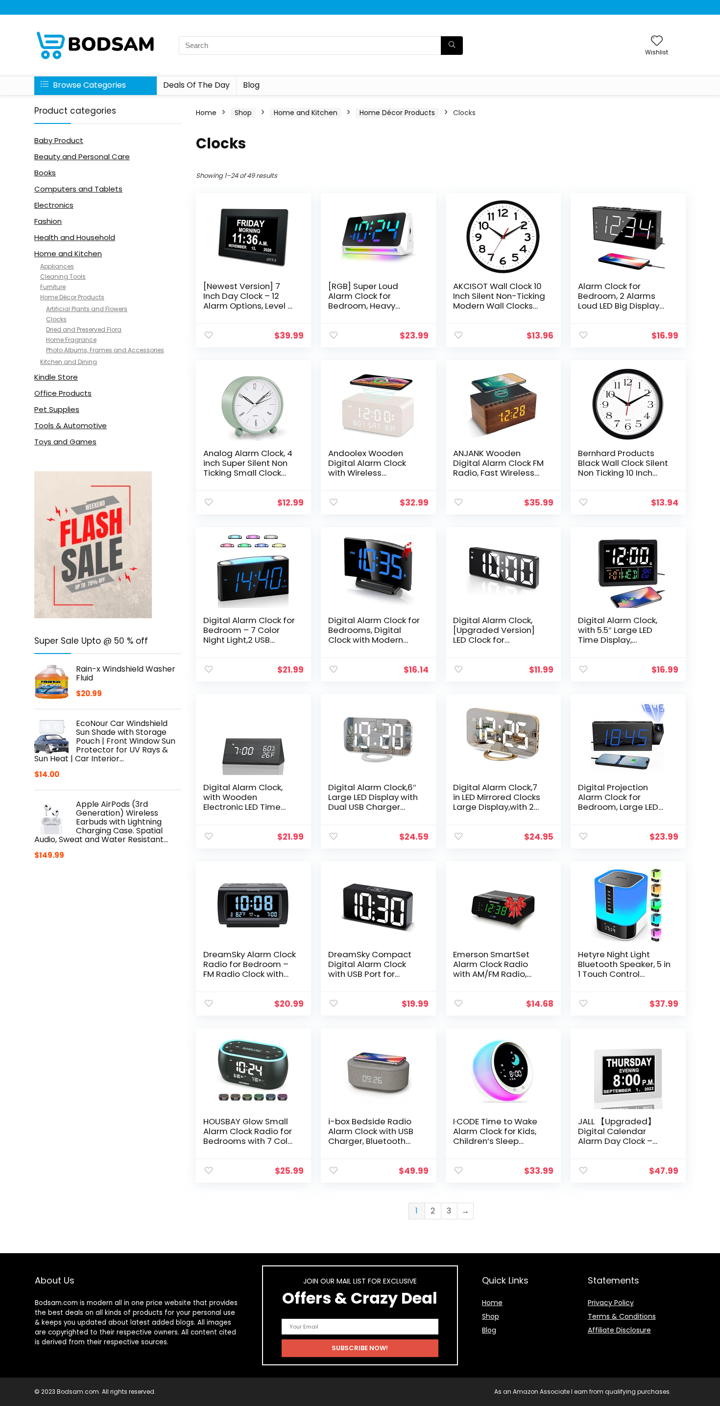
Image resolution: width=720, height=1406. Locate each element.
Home (206, 113)
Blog (251, 85)
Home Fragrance (71, 340)
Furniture (53, 287)
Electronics (53, 205)
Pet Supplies (56, 409)
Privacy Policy (611, 1303)
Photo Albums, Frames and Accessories (105, 350)
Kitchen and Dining (68, 362)
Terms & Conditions (622, 1316)
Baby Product (58, 140)
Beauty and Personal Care (82, 156)
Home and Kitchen (68, 253)
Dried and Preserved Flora (83, 329)
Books (45, 173)
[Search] (452, 45)
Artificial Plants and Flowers (86, 309)
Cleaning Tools (63, 276)
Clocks (56, 319)
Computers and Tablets (78, 189)
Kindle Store (56, 377)
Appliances (57, 266)
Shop (243, 113)
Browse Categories (88, 85)
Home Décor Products (72, 297)
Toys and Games (65, 441)
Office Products (63, 393)
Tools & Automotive (70, 425)
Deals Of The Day (196, 85)
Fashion (48, 221)
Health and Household (74, 237)
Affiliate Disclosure (619, 1330)
